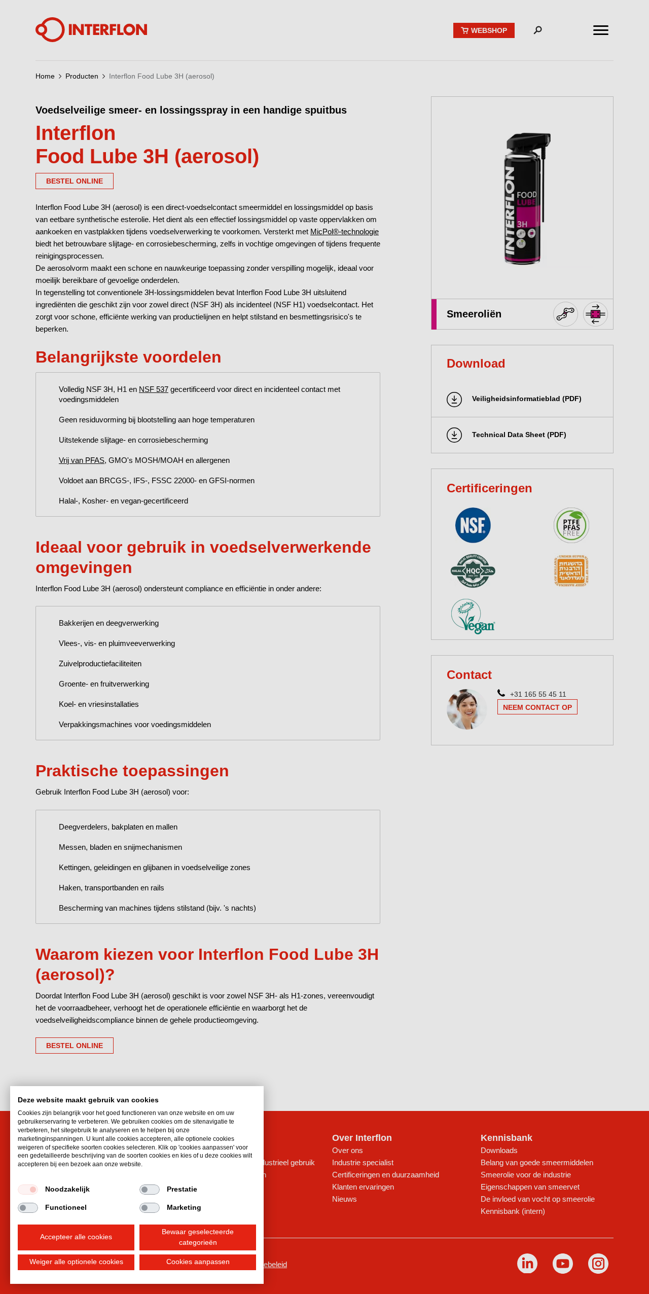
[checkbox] (28, 1189)
